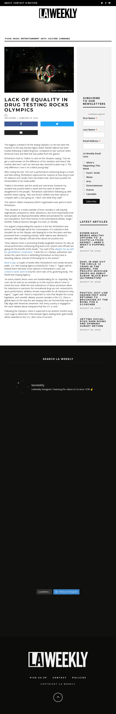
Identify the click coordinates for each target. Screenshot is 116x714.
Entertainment (30, 38)
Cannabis (64, 38)
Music (16, 38)
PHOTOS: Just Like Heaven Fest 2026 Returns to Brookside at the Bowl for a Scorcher (94, 298)
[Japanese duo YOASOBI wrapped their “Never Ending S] (79, 444)
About (8, 3)
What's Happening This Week (91, 165)
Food (8, 38)
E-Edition (31, 3)
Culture (53, 38)
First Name (90, 118)
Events (90, 189)
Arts (44, 38)
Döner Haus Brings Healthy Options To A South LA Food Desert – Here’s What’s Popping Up (92, 240)
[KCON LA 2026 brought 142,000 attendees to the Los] (36, 539)
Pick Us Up (38, 678)
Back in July (9, 262)
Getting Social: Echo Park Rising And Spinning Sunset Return (93, 322)
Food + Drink (93, 172)
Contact (18, 3)
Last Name (90, 129)
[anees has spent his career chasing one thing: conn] (36, 444)
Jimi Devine (10, 118)
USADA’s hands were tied (16, 271)
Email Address (92, 141)
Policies (79, 678)
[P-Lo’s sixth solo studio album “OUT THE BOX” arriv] (79, 539)
